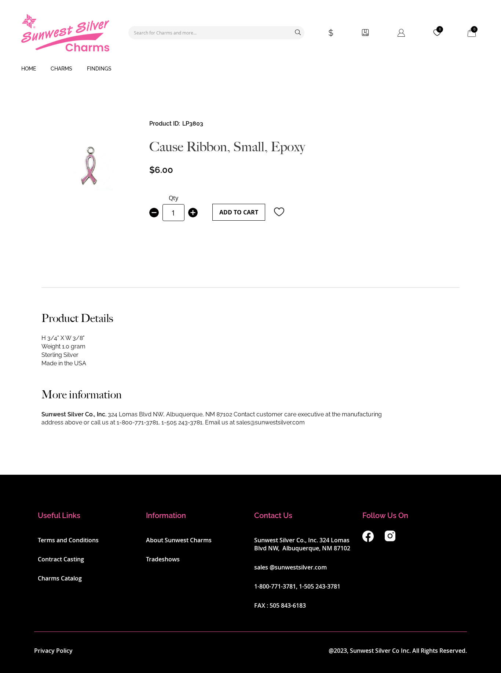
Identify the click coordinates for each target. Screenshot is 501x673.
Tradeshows (163, 559)
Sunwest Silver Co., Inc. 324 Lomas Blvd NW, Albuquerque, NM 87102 (302, 544)
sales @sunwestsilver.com (290, 567)
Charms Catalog (60, 578)
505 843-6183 (288, 605)
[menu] (250, 69)
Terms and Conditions (68, 540)
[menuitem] (28, 69)
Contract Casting (61, 559)
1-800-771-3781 (137, 422)
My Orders (365, 33)
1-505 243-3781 (181, 422)
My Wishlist (440, 29)
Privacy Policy (53, 651)
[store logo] (65, 32)
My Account (401, 33)
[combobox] (216, 32)
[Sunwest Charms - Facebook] (368, 540)
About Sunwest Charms (179, 540)
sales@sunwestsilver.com (270, 422)
